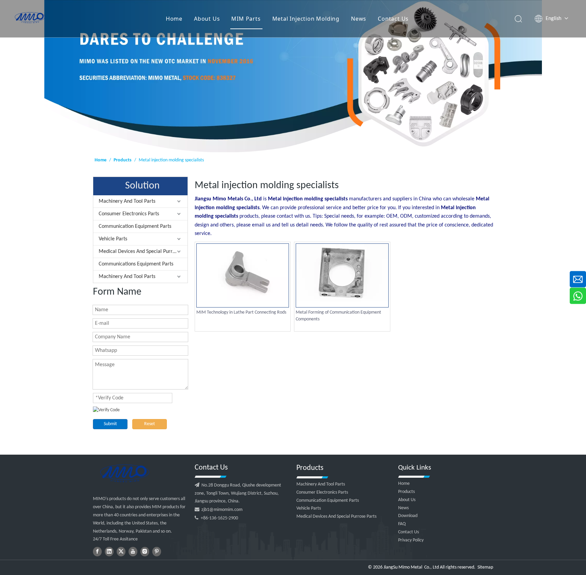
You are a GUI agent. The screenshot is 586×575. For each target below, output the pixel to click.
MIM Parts (245, 18)
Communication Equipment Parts (135, 226)
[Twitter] (121, 551)
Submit (110, 424)
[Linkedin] (109, 551)
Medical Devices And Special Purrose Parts (143, 251)
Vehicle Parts (113, 239)
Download (407, 515)
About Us (207, 18)
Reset (149, 424)
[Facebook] (97, 551)
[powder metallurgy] (124, 473)
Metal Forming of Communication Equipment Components (338, 316)
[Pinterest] (156, 551)
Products (406, 491)
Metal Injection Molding (305, 18)
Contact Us (393, 18)
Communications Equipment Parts (136, 264)
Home (174, 18)
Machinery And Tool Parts (127, 201)
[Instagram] (144, 551)
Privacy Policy (411, 540)
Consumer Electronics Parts (129, 214)
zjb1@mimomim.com (221, 509)
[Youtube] (133, 551)
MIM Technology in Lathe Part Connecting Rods (241, 312)
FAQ (402, 524)
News (358, 18)
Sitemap (485, 567)
